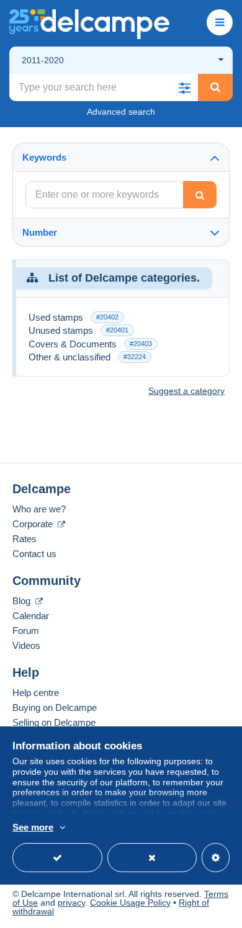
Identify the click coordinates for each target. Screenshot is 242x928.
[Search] (215, 87)
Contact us (34, 553)
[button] (184, 87)
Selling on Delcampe (54, 722)
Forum (25, 630)
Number (39, 232)
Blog (22, 601)
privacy (71, 903)
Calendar (30, 615)
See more (32, 827)
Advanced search (121, 112)
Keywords (44, 157)
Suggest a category (186, 391)
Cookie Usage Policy (130, 903)
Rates (24, 538)
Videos (26, 645)
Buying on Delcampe (54, 707)
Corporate (33, 524)
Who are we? (39, 509)
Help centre (35, 692)
